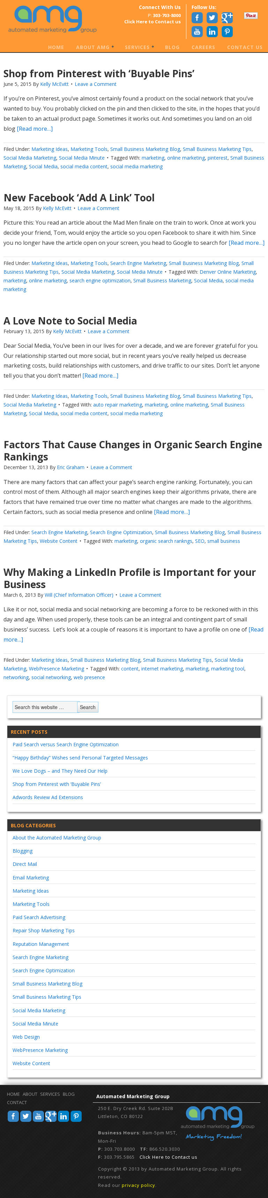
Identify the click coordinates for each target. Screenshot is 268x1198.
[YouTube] (38, 1121)
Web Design (26, 1037)
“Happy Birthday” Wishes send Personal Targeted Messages (80, 757)
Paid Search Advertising (39, 917)
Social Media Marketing (29, 157)
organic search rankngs (166, 541)
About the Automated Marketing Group (57, 837)
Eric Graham (70, 467)
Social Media (43, 166)
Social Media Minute (82, 157)
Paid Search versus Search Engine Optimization (66, 744)
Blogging (22, 850)
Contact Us (245, 47)
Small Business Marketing (162, 280)
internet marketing (162, 668)
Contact (17, 1102)
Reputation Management (41, 944)
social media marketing (136, 166)
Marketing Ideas (49, 149)
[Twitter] (26, 1121)
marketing (153, 157)
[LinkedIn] (63, 1121)
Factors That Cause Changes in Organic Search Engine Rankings (132, 450)
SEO (199, 541)
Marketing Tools (88, 149)
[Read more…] (34, 128)
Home (56, 47)
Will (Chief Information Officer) (79, 595)
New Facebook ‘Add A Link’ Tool (79, 197)
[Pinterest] (76, 1121)
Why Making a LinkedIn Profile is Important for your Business (129, 578)
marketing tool (227, 668)
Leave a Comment (96, 84)
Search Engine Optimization (121, 532)
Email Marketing (31, 877)
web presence (89, 677)
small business (223, 541)
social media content (83, 166)
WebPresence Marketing (56, 668)
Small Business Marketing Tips (217, 149)
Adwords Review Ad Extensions (48, 797)
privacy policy (138, 1185)
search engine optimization (100, 280)
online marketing (186, 157)
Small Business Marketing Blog (145, 149)
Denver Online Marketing (228, 271)
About (30, 1094)
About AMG (90, 47)
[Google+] (51, 1121)
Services (135, 47)
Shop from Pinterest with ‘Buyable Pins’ (98, 73)
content (130, 668)
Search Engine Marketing (138, 263)
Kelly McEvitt (54, 84)
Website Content (58, 541)
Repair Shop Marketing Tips (44, 930)
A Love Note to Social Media (70, 320)
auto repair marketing (117, 404)
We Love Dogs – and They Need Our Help (60, 770)
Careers (203, 47)
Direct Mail (25, 864)
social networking (51, 677)
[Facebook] (13, 1121)
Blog (172, 47)
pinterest (218, 157)
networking (16, 677)
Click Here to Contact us (169, 1157)
